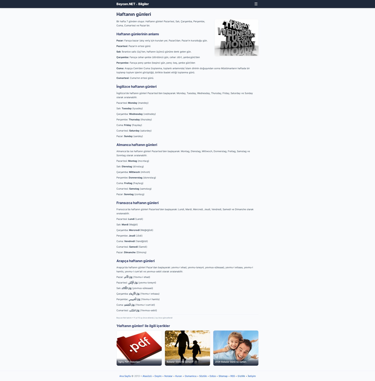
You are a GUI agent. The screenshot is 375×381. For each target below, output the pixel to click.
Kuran (178, 376)
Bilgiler (143, 4)
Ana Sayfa (125, 376)
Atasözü (147, 376)
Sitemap (223, 376)
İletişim (252, 376)
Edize (213, 376)
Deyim (158, 376)
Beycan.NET (125, 4)
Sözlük (203, 376)
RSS (232, 376)
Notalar (168, 376)
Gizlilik (241, 376)
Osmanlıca (190, 376)
